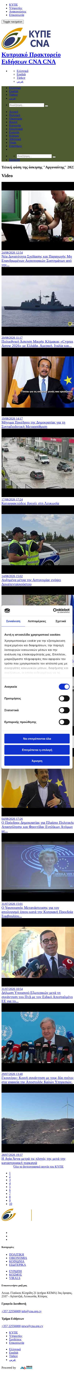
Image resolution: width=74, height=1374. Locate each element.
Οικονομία (15, 118)
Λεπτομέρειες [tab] (37, 621)
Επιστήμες (15, 146)
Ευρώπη (14, 132)
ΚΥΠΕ (13, 4)
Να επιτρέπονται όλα (37, 738)
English (21, 74)
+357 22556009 (11, 1311)
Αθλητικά (15, 139)
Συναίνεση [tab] (13, 621)
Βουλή (13, 122)
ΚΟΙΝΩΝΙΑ (16, 1261)
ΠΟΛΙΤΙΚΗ (16, 1254)
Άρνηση (37, 760)
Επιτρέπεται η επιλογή (37, 749)
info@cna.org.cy (31, 1311)
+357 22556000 (11, 1326)
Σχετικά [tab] (61, 621)
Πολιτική (14, 115)
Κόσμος (14, 135)
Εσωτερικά (16, 128)
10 (10, 1203)
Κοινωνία (15, 125)
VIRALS (14, 1278)
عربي (20, 81)
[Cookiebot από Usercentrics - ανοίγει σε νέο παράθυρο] (53, 610)
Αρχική (13, 111)
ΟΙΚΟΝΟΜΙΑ (18, 1258)
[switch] (64, 698)
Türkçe (21, 77)
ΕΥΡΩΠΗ (15, 1271)
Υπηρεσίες (15, 8)
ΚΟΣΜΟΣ (15, 1274)
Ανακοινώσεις (17, 11)
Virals (12, 142)
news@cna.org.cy (32, 1326)
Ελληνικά (22, 71)
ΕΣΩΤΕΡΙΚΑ (17, 1264)
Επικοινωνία (16, 15)
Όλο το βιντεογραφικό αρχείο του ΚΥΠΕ (38, 1166)
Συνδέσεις (15, 1339)
